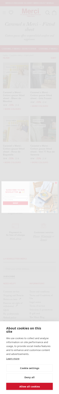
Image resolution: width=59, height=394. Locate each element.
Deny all (29, 377)
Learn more (12, 358)
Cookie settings (29, 368)
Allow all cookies (29, 386)
